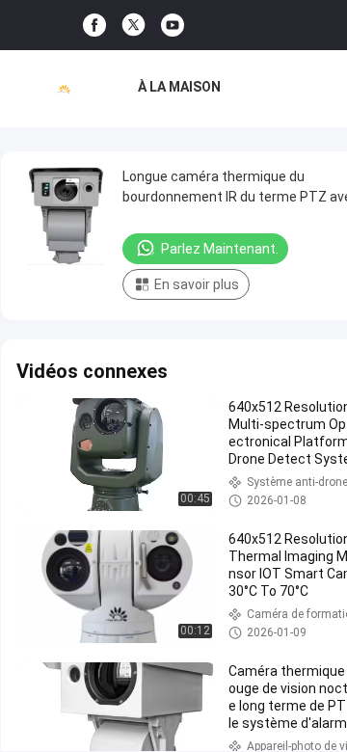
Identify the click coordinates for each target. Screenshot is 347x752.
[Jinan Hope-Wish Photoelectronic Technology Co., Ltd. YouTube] (172, 25)
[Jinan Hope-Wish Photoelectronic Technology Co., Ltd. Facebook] (94, 25)
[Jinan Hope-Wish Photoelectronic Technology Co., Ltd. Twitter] (133, 25)
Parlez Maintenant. (220, 248)
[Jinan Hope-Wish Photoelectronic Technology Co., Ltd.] (64, 89)
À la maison (179, 86)
